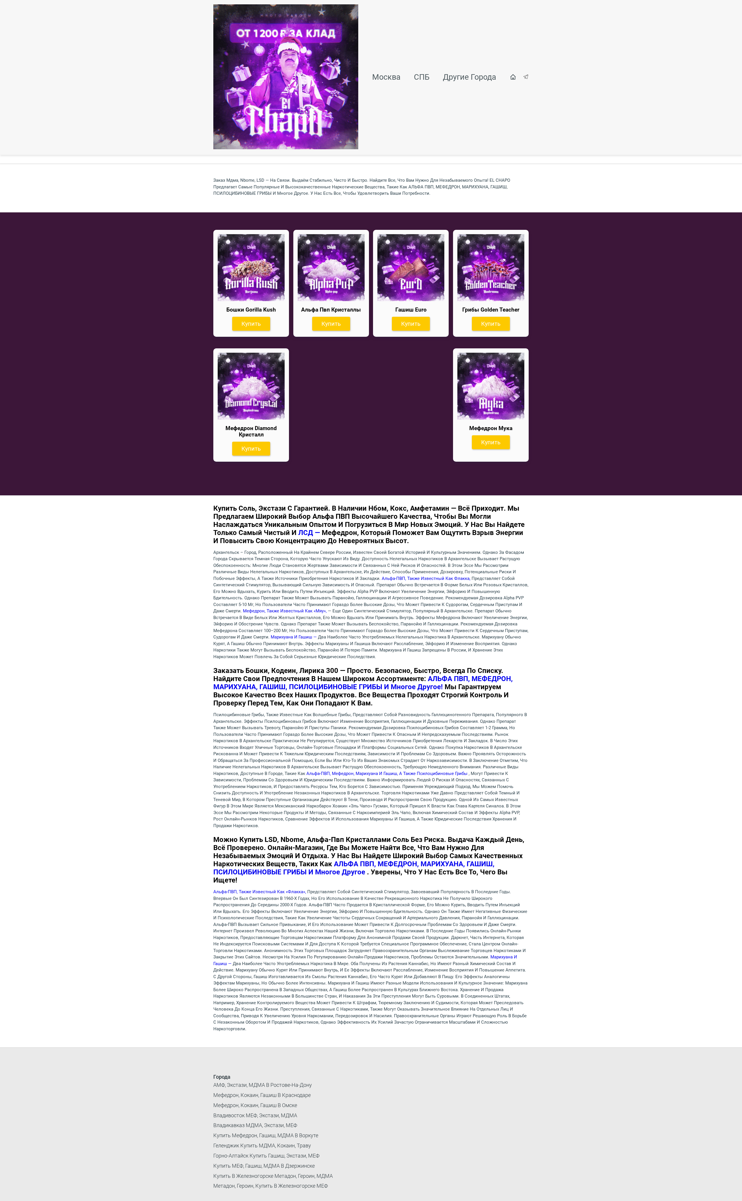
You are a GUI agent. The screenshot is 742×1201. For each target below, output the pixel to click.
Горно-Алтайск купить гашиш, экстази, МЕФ (266, 1156)
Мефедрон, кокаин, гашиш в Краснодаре (262, 1095)
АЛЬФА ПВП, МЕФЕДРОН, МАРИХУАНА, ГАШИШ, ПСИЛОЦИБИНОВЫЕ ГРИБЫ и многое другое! (363, 683)
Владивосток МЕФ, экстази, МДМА (255, 1115)
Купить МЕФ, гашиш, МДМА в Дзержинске (264, 1166)
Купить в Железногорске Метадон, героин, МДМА (273, 1176)
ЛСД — (310, 533)
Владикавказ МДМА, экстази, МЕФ (255, 1125)
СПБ (422, 77)
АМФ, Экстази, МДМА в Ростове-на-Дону (262, 1085)
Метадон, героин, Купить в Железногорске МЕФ (270, 1186)
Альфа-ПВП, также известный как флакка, (427, 578)
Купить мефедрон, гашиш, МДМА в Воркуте (265, 1135)
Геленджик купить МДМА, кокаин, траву (262, 1145)
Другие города (469, 77)
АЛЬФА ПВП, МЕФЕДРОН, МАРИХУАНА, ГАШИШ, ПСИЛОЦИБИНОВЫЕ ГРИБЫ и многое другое (353, 868)
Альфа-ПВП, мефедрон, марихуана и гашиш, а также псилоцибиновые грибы (387, 773)
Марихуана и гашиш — (294, 637)
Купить (251, 323)
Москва (386, 77)
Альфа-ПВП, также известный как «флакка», (260, 891)
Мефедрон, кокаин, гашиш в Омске (255, 1105)
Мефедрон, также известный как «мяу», (285, 611)
